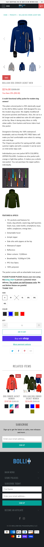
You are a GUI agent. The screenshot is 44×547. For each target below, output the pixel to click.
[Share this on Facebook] (18, 351)
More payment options (22, 344)
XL (22, 297)
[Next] (39, 39)
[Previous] (4, 39)
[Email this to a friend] (30, 351)
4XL (5, 303)
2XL (28, 297)
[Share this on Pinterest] (24, 351)
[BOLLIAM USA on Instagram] (24, 519)
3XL (34, 297)
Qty (3, 320)
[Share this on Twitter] (12, 351)
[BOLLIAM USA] (22, 6)
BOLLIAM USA (16, 526)
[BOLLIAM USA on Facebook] (20, 519)
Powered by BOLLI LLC (29, 526)
